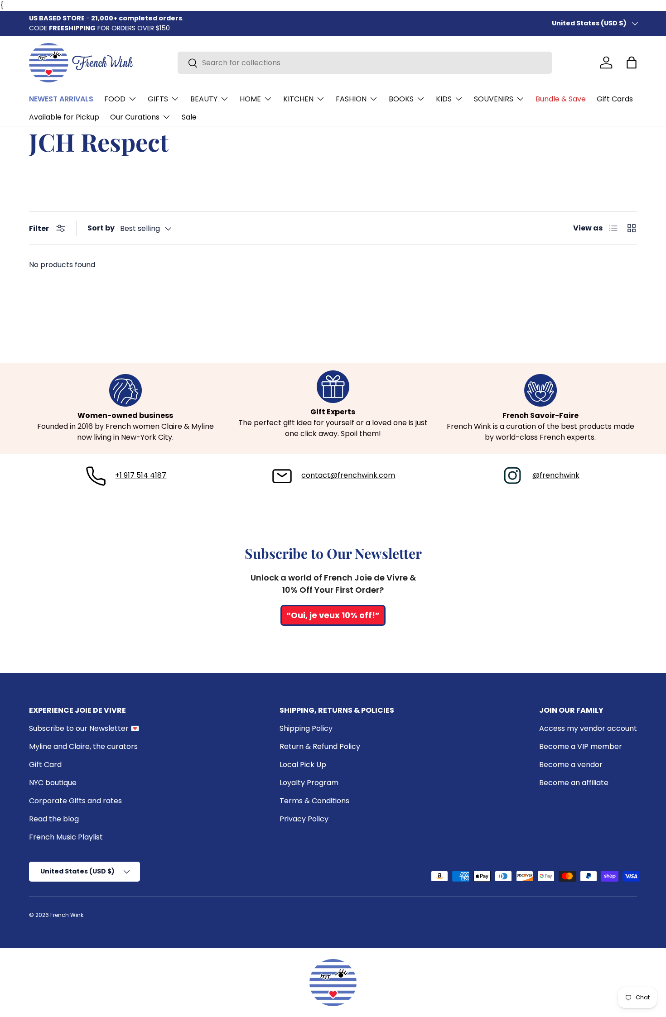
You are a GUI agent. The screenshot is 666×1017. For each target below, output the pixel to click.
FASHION (351, 99)
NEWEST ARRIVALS (61, 99)
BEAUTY (203, 99)
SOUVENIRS (493, 99)
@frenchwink (555, 475)
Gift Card (45, 764)
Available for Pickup (64, 117)
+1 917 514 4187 (140, 475)
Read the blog (54, 819)
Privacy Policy (304, 819)
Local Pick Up (303, 764)
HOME (250, 99)
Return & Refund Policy (320, 746)
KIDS (444, 99)
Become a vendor (571, 764)
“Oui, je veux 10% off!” (333, 615)
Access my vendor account (588, 728)
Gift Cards (615, 99)
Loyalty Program (309, 782)
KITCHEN (298, 99)
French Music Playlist (66, 837)
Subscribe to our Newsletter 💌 (84, 728)
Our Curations (134, 117)
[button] (632, 62)
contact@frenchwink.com (348, 475)
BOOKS (401, 99)
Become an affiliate (573, 782)
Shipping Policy (306, 728)
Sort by (101, 228)
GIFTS (158, 99)
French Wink (66, 915)
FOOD (114, 99)
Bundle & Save (561, 99)
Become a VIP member (580, 746)
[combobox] (365, 63)
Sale (189, 117)
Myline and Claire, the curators (83, 746)
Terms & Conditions (314, 801)
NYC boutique (53, 782)
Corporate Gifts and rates (75, 801)
